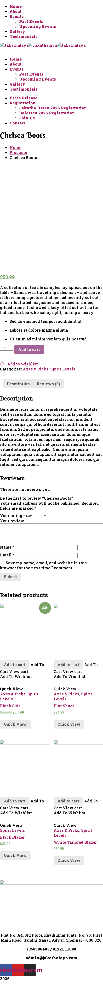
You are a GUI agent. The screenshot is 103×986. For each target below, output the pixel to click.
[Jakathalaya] (14, 45)
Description (18, 383)
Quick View (15, 724)
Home (15, 147)
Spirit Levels (62, 368)
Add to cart (29, 349)
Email (7, 554)
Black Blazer (12, 837)
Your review (13, 520)
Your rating (12, 515)
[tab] (18, 383)
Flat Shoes (64, 705)
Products (18, 152)
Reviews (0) (48, 383)
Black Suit (10, 705)
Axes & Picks (35, 368)
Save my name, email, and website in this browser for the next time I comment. (43, 565)
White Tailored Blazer (75, 842)
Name (7, 546)
